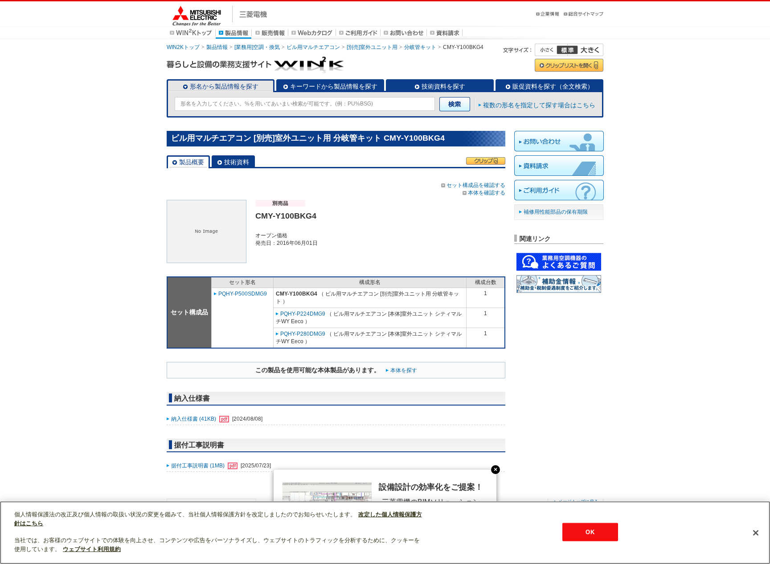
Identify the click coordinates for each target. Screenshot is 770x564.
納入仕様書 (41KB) (194, 419)
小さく (551, 50)
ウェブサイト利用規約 (92, 549)
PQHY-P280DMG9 (302, 334)
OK (590, 531)
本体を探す (403, 370)
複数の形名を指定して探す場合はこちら (539, 105)
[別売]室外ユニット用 (372, 47)
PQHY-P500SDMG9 (242, 294)
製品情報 (217, 47)
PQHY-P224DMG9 (302, 314)
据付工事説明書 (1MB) (198, 466)
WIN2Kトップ (183, 47)
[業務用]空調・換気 (257, 47)
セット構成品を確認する (475, 185)
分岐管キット (420, 47)
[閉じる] (756, 533)
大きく (585, 50)
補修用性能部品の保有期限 (556, 212)
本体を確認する (486, 193)
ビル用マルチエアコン (313, 47)
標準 (567, 49)
